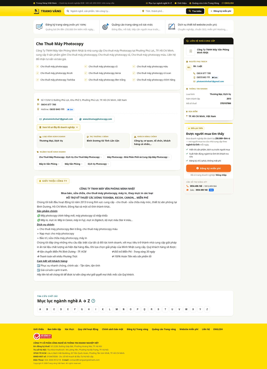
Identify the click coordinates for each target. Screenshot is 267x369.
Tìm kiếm (196, 11)
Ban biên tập (54, 329)
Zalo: (201, 190)
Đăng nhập (221, 175)
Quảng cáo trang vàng (132, 24)
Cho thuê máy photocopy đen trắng (107, 79)
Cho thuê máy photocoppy (54, 66)
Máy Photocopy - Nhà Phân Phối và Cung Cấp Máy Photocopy (137, 157)
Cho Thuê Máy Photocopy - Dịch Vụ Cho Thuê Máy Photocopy (69, 157)
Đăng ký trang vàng (66, 24)
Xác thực (69, 329)
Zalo (71, 109)
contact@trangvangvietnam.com (85, 360)
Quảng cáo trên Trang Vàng (205, 3)
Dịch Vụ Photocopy (97, 164)
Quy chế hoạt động (88, 329)
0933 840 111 (57, 109)
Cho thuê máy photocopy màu (152, 66)
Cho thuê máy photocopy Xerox (105, 73)
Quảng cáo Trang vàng (164, 329)
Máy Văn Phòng (72, 164)
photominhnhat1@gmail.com (210, 81)
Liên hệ (206, 329)
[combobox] (105, 11)
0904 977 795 (48, 104)
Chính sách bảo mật (112, 329)
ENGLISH (229, 3)
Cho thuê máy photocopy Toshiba (57, 79)
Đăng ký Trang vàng (137, 329)
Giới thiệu (181, 3)
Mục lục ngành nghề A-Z (160, 3)
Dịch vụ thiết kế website (197, 24)
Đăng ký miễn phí (222, 11)
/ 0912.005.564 (203, 186)
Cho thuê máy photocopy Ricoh (56, 73)
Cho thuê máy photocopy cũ (103, 66)
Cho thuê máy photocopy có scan (154, 73)
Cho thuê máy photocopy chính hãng (156, 79)
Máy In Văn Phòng (48, 164)
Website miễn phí (189, 329)
